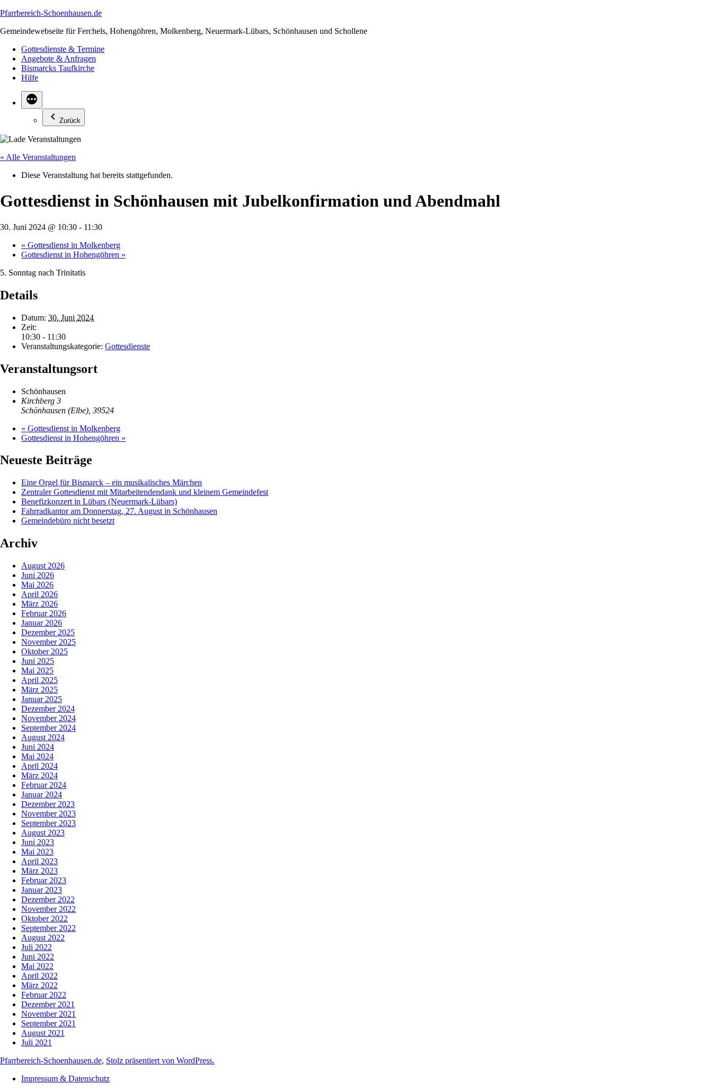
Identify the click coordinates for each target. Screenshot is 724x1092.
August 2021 (43, 1032)
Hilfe (29, 77)
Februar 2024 (43, 784)
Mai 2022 (37, 966)
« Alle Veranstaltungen (38, 157)
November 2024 (48, 718)
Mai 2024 (37, 756)
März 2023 (39, 870)
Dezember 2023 (48, 804)
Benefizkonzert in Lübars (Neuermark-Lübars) (99, 501)
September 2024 (48, 727)
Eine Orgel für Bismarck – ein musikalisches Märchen (111, 482)
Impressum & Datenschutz (65, 1078)
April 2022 (39, 975)
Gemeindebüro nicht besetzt (67, 520)
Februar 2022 (43, 994)
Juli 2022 (36, 947)
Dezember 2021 (48, 1004)
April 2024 (39, 765)
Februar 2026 (43, 613)
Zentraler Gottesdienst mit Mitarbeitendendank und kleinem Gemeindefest (144, 491)
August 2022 (43, 937)
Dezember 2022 (48, 899)
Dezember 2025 (48, 632)
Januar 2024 (41, 794)
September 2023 (48, 823)
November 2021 (48, 1013)
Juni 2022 (37, 956)
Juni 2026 (37, 575)
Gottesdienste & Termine (62, 49)
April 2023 (39, 861)
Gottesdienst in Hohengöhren (73, 254)
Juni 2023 (37, 842)
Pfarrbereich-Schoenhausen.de (51, 12)
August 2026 (43, 565)
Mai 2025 (37, 670)
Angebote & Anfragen (58, 58)
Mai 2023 (37, 851)
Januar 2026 (41, 622)
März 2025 (39, 689)
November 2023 (48, 813)
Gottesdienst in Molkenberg (70, 245)
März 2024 (39, 775)
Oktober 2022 (44, 918)
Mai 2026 (37, 584)
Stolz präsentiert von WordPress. (160, 1060)
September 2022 (48, 928)
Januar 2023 (41, 889)
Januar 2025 (41, 699)
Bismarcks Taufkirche (57, 68)
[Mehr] (31, 100)
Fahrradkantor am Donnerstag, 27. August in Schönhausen (119, 511)
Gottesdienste (127, 346)
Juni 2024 (37, 746)
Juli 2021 (36, 1042)
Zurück (70, 121)
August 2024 (43, 737)
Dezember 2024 (48, 708)
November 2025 (48, 641)
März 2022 (39, 985)
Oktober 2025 (44, 651)
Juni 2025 (37, 660)
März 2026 (39, 603)
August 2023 (43, 832)
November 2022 (48, 908)
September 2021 (48, 1023)
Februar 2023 (43, 880)
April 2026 (39, 594)
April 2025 (39, 680)
